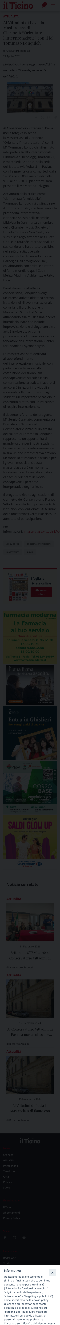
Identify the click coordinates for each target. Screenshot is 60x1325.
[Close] (52, 1272)
